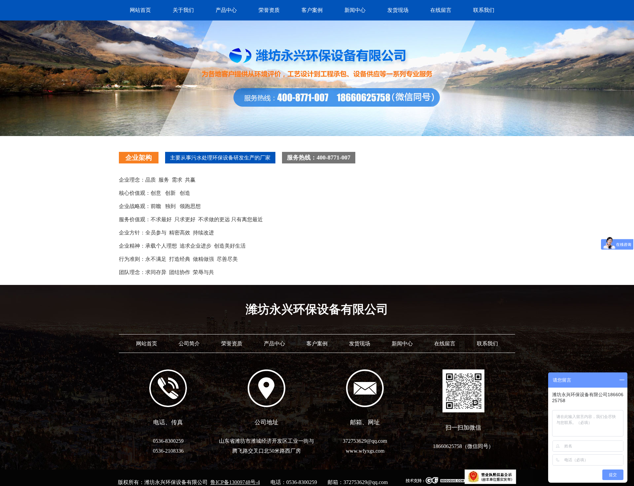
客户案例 (312, 10)
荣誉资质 (269, 10)
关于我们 (183, 10)
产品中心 (226, 10)
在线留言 (440, 10)
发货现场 (397, 10)
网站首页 (140, 10)
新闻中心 (355, 10)
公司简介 (189, 343)
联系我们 (483, 10)
